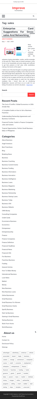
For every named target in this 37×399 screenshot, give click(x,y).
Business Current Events (10, 165)
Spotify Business (7, 309)
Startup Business (7, 320)
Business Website (8, 207)
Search (4, 90)
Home (4, 336)
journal (11, 377)
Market (4, 281)
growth (19, 373)
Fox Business (6, 256)
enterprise (6, 366)
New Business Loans (9, 292)
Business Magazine (8, 186)
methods (30, 377)
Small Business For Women (11, 302)
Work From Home (8, 323)
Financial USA (6, 253)
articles (31, 352)
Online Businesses (8, 295)
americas (23, 352)
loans (16, 377)
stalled (25, 383)
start (31, 383)
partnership (26, 380)
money (5, 380)
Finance (4, 235)
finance (24, 366)
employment (27, 363)
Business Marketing (8, 189)
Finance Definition (8, 242)
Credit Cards (6, 218)
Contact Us (5, 340)
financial (5, 370)
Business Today (7, 200)
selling (13, 383)
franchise (13, 370)
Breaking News (7, 154)
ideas (4, 377)
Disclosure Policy (8, 343)
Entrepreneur (6, 228)
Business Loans (7, 182)
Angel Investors (7, 144)
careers (5, 359)
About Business (7, 39)
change (12, 359)
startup (5, 387)
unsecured (26, 387)
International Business (9, 274)
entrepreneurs (15, 366)
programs (5, 383)
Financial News (7, 249)
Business (5, 158)
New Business (6, 288)
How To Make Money (9, 271)
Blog (3, 151)
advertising (15, 352)
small (19, 383)
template (18, 387)
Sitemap (4, 347)
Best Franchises (7, 147)
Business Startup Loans (10, 196)
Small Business (7, 299)
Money (4, 285)
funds (27, 370)
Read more (30, 85)
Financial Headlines (8, 246)
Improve (18, 8)
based (13, 356)
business (26, 356)
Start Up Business (8, 313)
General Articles (7, 267)
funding (21, 370)
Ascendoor (30, 394)
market (23, 377)
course (5, 363)
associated (6, 356)
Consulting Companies (9, 214)
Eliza (3, 41)
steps (11, 387)
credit (11, 363)
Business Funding (8, 168)
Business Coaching (8, 161)
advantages (6, 352)
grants (12, 373)
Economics (5, 225)
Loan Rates (5, 278)
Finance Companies (8, 239)
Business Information (9, 172)
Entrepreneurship (7, 232)
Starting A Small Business (10, 316)
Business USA (6, 203)
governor (5, 373)
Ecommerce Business (9, 221)
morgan (12, 380)
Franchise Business (8, 260)
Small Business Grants (9, 306)
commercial (20, 359)
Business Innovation (8, 175)
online (18, 380)
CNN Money (6, 211)
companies (29, 359)
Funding (4, 263)
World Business (7, 327)
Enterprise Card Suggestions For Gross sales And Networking (18, 31)
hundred (26, 373)
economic (18, 363)
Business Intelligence (9, 179)
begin (19, 356)
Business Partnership (9, 193)
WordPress (22, 396)
